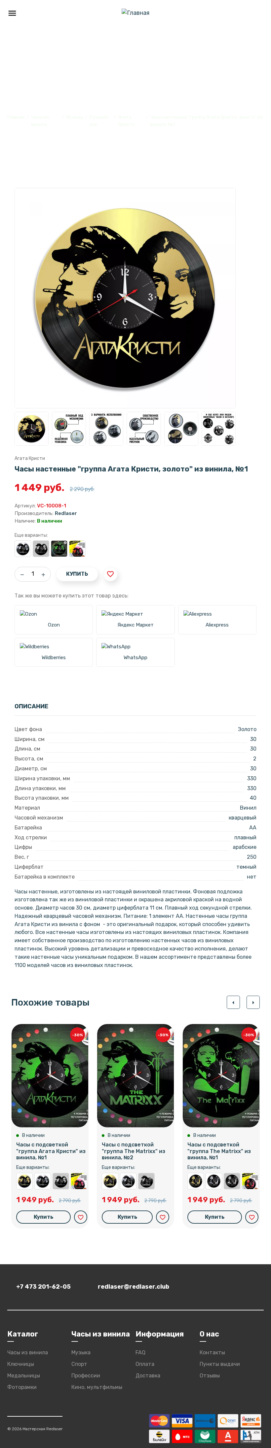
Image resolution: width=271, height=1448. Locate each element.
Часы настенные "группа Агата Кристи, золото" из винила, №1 (24, 1181)
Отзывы (210, 1375)
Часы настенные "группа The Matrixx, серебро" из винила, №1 (214, 1181)
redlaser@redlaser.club (133, 1286)
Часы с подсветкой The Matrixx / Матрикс (250, 1181)
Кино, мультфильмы (96, 1387)
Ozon (54, 625)
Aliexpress (217, 625)
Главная (15, 117)
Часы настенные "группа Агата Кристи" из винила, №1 (41, 549)
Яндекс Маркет (135, 625)
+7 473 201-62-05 (43, 1286)
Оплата (145, 1364)
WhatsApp (135, 657)
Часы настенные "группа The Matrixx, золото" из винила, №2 (110, 1181)
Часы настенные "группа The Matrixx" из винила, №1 (232, 1181)
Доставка (148, 1375)
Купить (77, 574)
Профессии (85, 1375)
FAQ (140, 1352)
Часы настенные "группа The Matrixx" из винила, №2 (146, 1181)
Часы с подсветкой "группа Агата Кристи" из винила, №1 (59, 549)
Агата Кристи (30, 458)
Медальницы (23, 1375)
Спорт (79, 1364)
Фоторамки (22, 1387)
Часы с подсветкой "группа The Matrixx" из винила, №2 (133, 1151)
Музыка (74, 117)
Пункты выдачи (220, 1364)
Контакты (212, 1352)
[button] (233, 1002)
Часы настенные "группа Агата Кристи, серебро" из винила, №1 (23, 549)
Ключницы (20, 1364)
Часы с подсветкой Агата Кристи (77, 549)
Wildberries (54, 657)
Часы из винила (27, 1352)
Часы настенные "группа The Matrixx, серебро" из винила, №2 (128, 1181)
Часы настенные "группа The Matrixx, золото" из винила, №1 (196, 1181)
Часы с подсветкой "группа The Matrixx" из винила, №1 (219, 1151)
